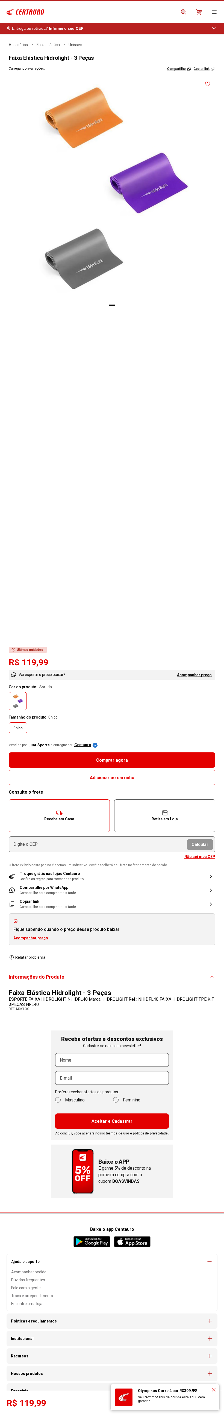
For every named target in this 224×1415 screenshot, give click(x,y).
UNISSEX (75, 45)
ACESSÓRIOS (18, 45)
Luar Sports (39, 745)
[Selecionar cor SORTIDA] (18, 701)
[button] (59, 815)
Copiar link (202, 69)
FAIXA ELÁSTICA (48, 45)
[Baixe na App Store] (132, 1241)
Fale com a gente (26, 1288)
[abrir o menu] (214, 12)
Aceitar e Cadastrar (112, 1121)
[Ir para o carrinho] (198, 12)
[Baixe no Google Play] (91, 1241)
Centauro (82, 745)
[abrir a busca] (183, 12)
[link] (112, 890)
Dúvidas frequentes (28, 1280)
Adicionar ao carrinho (112, 777)
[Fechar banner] (214, 1389)
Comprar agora (112, 760)
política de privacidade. (151, 1133)
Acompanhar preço (194, 675)
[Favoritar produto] (207, 84)
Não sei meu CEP (199, 856)
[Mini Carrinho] (198, 12)
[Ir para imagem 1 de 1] (112, 305)
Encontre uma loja (26, 1303)
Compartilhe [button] (176, 69)
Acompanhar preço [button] (30, 938)
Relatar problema (30, 957)
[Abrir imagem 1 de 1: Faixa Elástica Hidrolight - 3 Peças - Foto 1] (112, 188)
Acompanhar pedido (28, 1272)
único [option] (18, 728)
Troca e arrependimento (32, 1296)
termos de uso (117, 1133)
